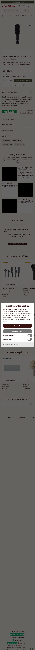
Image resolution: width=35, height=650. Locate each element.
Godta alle (17, 326)
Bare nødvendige (17, 331)
